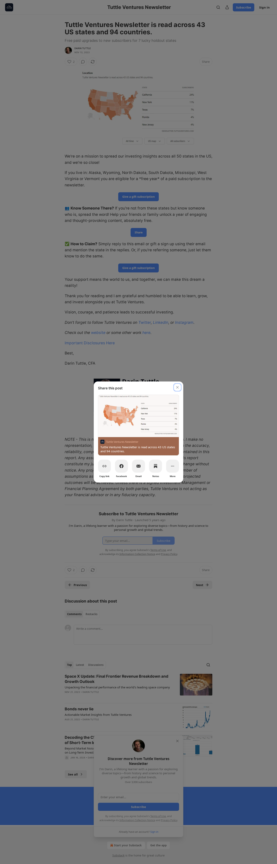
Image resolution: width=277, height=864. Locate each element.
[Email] (138, 466)
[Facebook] (121, 466)
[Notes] (155, 466)
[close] (177, 387)
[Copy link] (104, 466)
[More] (172, 466)
